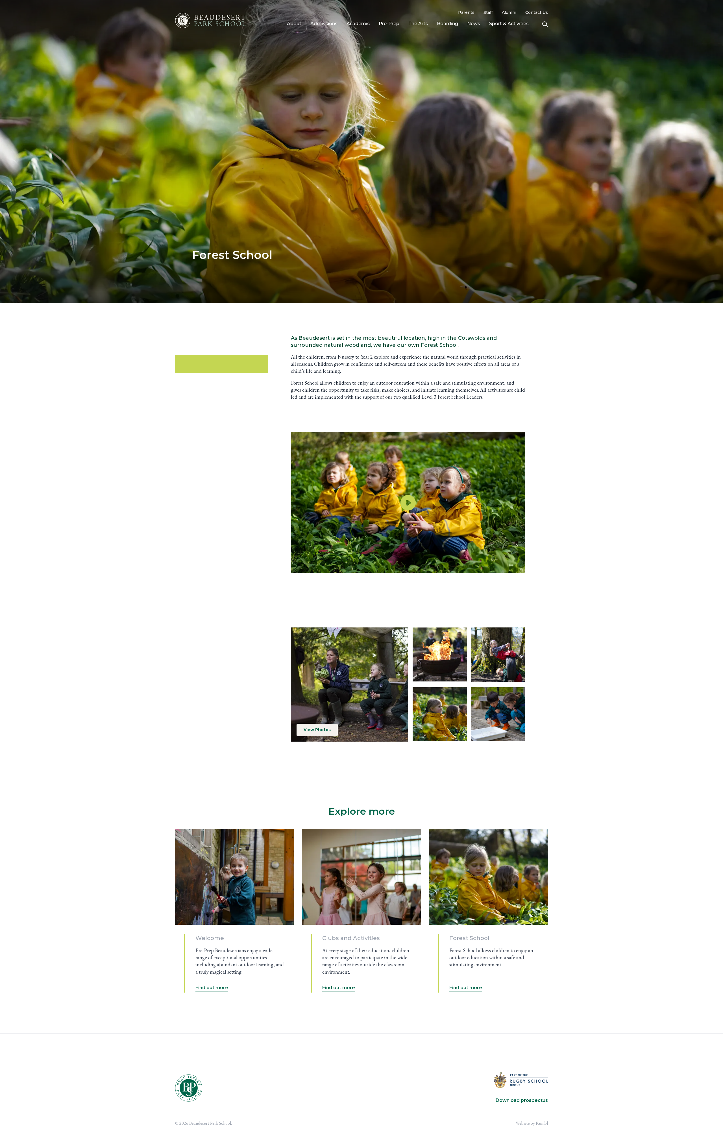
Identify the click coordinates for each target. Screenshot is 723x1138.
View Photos (317, 729)
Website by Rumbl (532, 1123)
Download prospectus (522, 1100)
